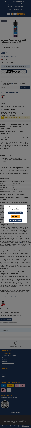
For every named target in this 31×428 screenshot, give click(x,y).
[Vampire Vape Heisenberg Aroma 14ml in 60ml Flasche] (15, 29)
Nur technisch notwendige (15, 212)
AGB (12, 83)
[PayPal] (3, 385)
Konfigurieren (15, 216)
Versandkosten (22, 418)
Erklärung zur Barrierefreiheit (8, 363)
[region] (15, 29)
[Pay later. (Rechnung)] (3, 390)
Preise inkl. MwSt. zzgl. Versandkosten (8, 56)
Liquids (18, 203)
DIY (20, 242)
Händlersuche (5, 370)
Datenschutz (4, 361)
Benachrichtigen (25, 87)
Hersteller (4, 376)
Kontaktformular (5, 374)
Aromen (2, 206)
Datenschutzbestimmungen (14, 81)
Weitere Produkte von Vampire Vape (10, 296)
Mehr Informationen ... (15, 209)
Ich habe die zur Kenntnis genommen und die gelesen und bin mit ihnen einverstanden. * (14, 83)
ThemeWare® (15, 422)
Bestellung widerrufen (15, 412)
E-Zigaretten (27, 211)
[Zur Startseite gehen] (15, 14)
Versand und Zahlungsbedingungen (9, 355)
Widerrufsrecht (5, 372)
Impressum (4, 359)
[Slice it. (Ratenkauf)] (17, 385)
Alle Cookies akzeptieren (15, 220)
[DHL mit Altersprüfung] (10, 385)
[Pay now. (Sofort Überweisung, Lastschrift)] (22, 385)
